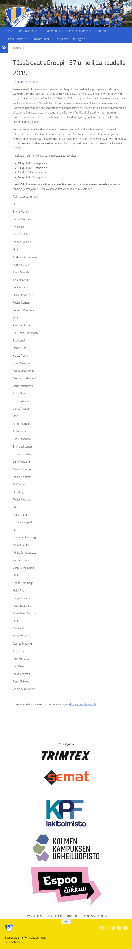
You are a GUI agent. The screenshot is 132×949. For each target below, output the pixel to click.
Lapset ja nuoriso (78, 31)
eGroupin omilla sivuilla (82, 704)
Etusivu (9, 31)
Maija (20, 81)
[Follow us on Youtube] (125, 928)
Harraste (101, 31)
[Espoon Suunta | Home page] (19, 20)
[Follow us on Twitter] (113, 928)
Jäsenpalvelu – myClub (62, 916)
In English (79, 39)
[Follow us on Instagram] (107, 928)
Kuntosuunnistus (16, 39)
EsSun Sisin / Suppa (95, 916)
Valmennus (53, 31)
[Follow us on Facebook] (101, 928)
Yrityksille (62, 39)
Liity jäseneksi (118, 7)
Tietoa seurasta (28, 31)
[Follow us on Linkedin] (119, 928)
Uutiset (18, 48)
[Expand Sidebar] (4, 48)
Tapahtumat (41, 39)
